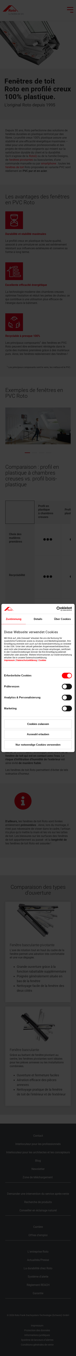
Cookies (42, 660)
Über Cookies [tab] (62, 618)
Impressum (9, 660)
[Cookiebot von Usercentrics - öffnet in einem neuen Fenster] (56, 608)
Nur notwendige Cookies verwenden (38, 744)
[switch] (67, 686)
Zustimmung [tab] (13, 618)
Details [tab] (38, 618)
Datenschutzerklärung (26, 660)
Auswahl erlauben (38, 734)
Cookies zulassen (38, 723)
